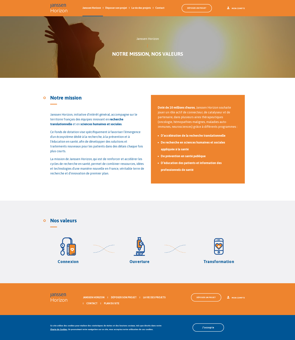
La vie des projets (141, 7)
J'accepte (208, 327)
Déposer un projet (196, 8)
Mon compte (238, 8)
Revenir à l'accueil (58, 8)
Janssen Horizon (91, 7)
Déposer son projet (116, 7)
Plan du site (111, 303)
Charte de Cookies (58, 329)
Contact (159, 7)
